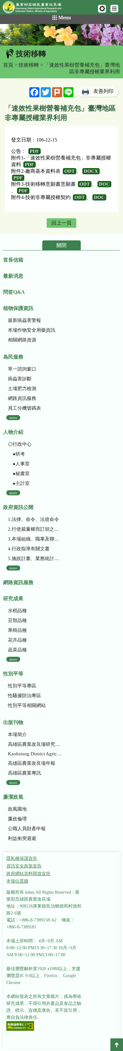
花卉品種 (17, 640)
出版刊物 (13, 722)
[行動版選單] (114, 8)
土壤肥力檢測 (22, 388)
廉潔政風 (13, 797)
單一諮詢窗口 (22, 368)
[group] (61, 34)
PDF (18, 177)
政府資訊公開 (18, 507)
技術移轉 (29, 65)
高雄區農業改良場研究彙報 (35, 744)
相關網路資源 (22, 339)
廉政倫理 (17, 818)
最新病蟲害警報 (24, 320)
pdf (34, 151)
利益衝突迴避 (22, 838)
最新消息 (13, 276)
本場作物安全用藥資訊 (31, 330)
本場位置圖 (17, 881)
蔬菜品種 (17, 649)
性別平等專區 (22, 685)
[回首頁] (35, 8)
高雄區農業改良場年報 (31, 763)
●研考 (16, 453)
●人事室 (19, 463)
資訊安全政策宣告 (24, 866)
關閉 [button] (61, 245)
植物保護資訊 (18, 308)
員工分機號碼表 (24, 408)
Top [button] (116, 1044)
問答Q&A (14, 292)
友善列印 (103, 91)
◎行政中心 (20, 444)
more (13, 418)
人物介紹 (13, 432)
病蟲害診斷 (20, 378)
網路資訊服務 (22, 398)
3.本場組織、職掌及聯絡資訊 (35, 538)
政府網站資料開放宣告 (28, 873)
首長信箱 (13, 260)
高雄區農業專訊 (24, 773)
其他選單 (102, 9)
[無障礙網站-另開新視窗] (20, 1026)
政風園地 (17, 809)
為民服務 (13, 356)
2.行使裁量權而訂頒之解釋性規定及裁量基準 (35, 529)
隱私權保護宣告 (21, 858)
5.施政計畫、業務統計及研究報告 (35, 558)
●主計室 (19, 483)
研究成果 (13, 598)
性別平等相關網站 (27, 705)
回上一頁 (61, 223)
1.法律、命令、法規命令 (33, 519)
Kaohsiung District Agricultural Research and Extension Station (35, 753)
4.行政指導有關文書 (29, 548)
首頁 (8, 65)
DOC (104, 184)
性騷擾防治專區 (24, 695)
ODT (69, 171)
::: (3, 53)
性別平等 (13, 673)
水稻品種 (17, 610)
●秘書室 (19, 473)
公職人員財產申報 (27, 828)
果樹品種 (17, 630)
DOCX (91, 171)
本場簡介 (17, 734)
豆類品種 (17, 620)
